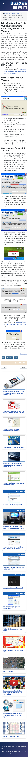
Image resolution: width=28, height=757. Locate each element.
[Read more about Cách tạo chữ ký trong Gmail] (14, 498)
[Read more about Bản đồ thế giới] (14, 663)
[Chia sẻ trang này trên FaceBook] (15, 362)
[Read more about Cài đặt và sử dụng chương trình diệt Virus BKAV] (14, 476)
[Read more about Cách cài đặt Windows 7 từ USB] (14, 440)
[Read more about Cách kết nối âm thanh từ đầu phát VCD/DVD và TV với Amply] (14, 518)
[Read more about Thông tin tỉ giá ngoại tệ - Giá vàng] (14, 621)
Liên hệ (3, 749)
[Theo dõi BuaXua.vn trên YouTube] (25, 7)
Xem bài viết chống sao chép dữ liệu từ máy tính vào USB (15, 324)
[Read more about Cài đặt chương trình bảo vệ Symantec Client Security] (14, 422)
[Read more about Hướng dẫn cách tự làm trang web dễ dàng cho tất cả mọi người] (14, 705)
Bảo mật (23, 746)
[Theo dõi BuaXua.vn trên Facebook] (14, 7)
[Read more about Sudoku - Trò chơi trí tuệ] (14, 728)
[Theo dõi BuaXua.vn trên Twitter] (20, 7)
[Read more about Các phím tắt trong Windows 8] (14, 581)
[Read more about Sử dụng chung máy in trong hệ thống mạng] (14, 600)
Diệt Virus (9, 357)
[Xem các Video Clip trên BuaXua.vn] (24, 362)
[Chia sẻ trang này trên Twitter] (20, 362)
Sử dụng (17, 746)
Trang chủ (4, 746)
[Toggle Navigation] (3, 3)
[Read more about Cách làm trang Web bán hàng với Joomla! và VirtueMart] (14, 540)
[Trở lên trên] (25, 754)
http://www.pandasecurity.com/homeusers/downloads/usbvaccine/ (15, 71)
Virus (15, 357)
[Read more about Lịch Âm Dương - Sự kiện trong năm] (14, 642)
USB (3, 357)
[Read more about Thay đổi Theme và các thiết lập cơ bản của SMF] (14, 560)
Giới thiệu (11, 746)
